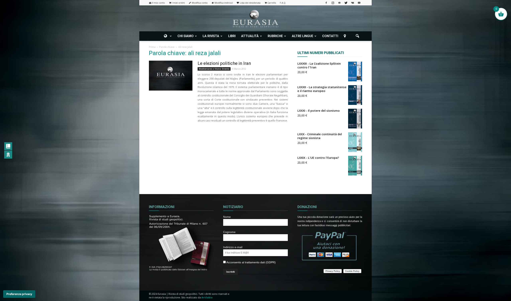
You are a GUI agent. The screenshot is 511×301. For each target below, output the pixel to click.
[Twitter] (346, 2)
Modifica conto (200, 2)
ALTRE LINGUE (302, 36)
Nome (227, 216)
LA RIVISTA (211, 36)
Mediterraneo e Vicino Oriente (214, 68)
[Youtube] (359, 2)
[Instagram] (333, 2)
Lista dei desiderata (250, 2)
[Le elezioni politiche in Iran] (170, 76)
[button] (357, 36)
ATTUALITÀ (250, 36)
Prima (152, 47)
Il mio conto (158, 2)
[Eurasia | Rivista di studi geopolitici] (255, 18)
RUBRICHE (275, 36)
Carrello (271, 2)
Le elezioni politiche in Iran (224, 63)
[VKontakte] (353, 2)
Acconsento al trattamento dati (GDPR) (251, 262)
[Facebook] (326, 2)
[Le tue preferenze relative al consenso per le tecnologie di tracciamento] (19, 294)
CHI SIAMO (185, 36)
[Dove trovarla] (345, 36)
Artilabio (207, 297)
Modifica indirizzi (224, 2)
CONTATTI (330, 36)
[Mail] (339, 2)
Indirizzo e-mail (232, 247)
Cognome (229, 232)
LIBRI (232, 36)
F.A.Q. (283, 2)
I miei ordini (178, 2)
